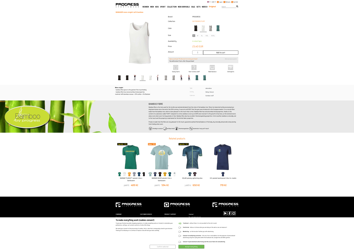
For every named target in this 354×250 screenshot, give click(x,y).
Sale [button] (193, 6)
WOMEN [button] (145, 6)
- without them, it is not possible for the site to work (200, 223)
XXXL (213, 35)
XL (202, 35)
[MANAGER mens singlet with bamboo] (119, 78)
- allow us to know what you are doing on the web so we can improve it (205, 227)
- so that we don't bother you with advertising (198, 231)
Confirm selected (162, 246)
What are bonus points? (231, 59)
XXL (206, 35)
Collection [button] (172, 6)
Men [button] (152, 6)
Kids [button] (157, 6)
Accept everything (191, 246)
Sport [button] (163, 6)
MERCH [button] (204, 6)
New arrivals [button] (184, 6)
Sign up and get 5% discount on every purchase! (183, 59)
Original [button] (212, 7)
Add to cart (220, 52)
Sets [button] (198, 6)
